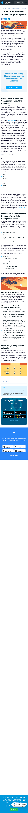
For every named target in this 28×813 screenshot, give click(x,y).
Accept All (14, 809)
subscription (22, 207)
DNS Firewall (9, 35)
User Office (20, 2)
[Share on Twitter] (5, 19)
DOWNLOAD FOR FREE (14, 88)
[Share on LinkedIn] (8, 19)
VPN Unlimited (11, 120)
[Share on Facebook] (2, 19)
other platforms (14, 420)
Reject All (7, 806)
